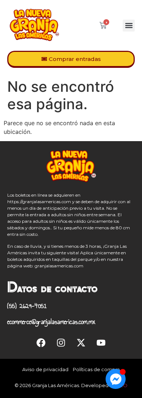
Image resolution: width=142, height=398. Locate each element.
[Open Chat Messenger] (116, 379)
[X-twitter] (81, 342)
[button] (129, 26)
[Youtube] (101, 342)
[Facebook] (41, 342)
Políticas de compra (96, 369)
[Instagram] (61, 342)
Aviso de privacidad (45, 369)
